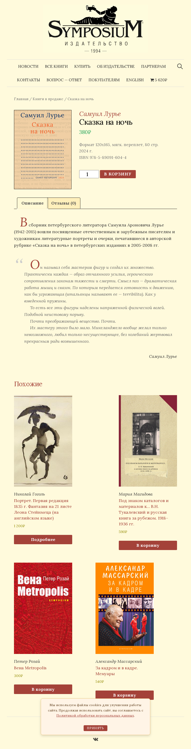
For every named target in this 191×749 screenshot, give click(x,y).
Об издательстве (116, 66)
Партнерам (153, 66)
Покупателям (104, 79)
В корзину (118, 174)
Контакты (28, 79)
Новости (28, 66)
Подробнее (43, 539)
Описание (32, 203)
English (135, 79)
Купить (82, 66)
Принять (95, 728)
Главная (21, 99)
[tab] (32, 203)
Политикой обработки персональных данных (95, 715)
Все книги (56, 66)
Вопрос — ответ (64, 79)
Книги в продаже (48, 99)
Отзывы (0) (63, 203)
